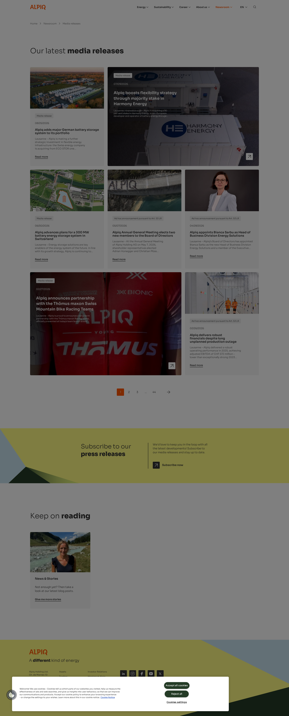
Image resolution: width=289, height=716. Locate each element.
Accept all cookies (177, 685)
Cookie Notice (108, 697)
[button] (11, 695)
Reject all (176, 693)
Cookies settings (177, 702)
